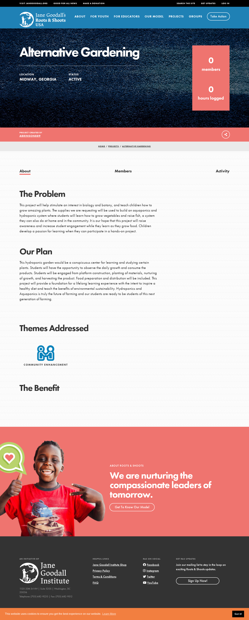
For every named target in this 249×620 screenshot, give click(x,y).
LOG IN (226, 3)
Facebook (153, 565)
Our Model (154, 16)
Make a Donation (94, 3)
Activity (223, 171)
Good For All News (65, 3)
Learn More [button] (109, 613)
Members (123, 171)
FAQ (95, 583)
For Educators (127, 16)
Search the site (186, 3)
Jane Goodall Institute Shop (110, 565)
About (80, 16)
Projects (176, 16)
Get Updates (208, 3)
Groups (195, 16)
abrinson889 (30, 136)
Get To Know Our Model (132, 507)
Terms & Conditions (104, 577)
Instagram (153, 571)
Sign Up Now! (197, 581)
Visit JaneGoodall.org (33, 3)
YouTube (152, 583)
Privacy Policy (101, 571)
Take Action (218, 16)
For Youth (99, 16)
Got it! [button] (238, 614)
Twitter (151, 577)
